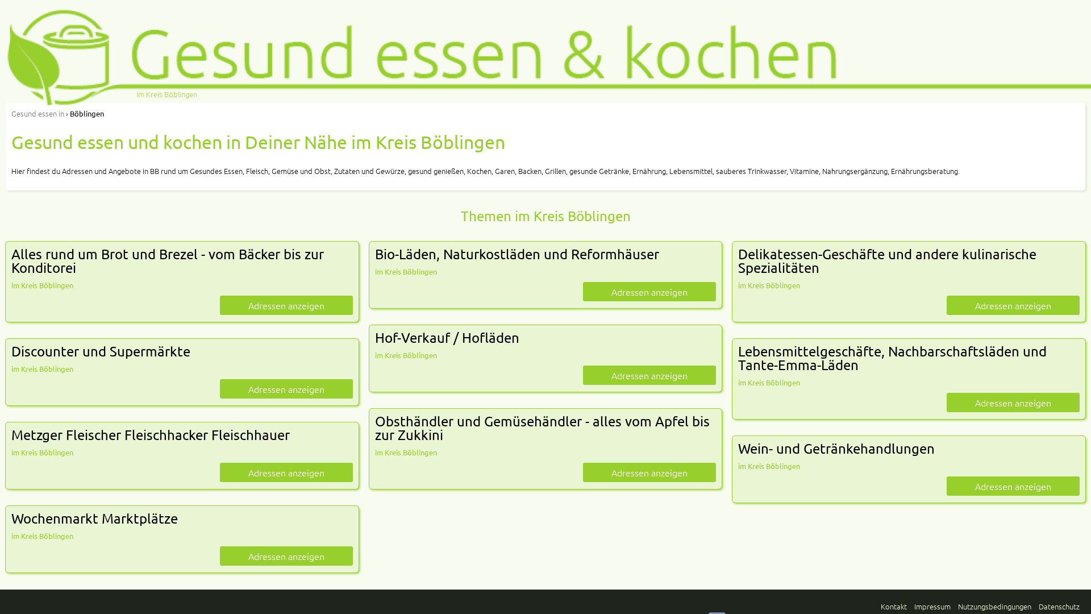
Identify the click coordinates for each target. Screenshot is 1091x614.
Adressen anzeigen (286, 305)
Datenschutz (1059, 606)
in (37, 113)
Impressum (932, 606)
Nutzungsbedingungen (994, 606)
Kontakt (894, 606)
